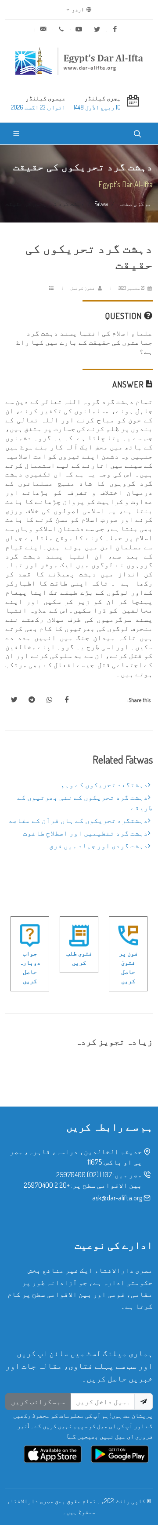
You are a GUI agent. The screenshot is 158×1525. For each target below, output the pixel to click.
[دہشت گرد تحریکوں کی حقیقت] (66, 700)
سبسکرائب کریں (38, 1401)
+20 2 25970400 (47, 1185)
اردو (78, 9)
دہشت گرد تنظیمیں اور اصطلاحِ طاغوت (85, 833)
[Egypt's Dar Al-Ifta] (79, 61)
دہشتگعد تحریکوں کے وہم (104, 784)
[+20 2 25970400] (61, 29)
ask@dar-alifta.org (117, 1197)
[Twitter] (97, 29)
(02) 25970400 (77, 1174)
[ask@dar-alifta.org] (43, 29)
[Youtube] (79, 29)
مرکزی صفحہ (134, 203)
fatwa (101, 203)
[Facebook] (115, 29)
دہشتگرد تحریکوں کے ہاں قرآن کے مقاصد (78, 820)
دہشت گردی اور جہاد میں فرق (98, 845)
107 (107, 1174)
